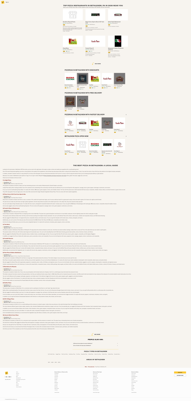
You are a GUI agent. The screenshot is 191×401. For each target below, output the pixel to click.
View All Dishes (133, 392)
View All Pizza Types (96, 392)
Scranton (56, 385)
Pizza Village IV (67, 129)
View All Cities (57, 392)
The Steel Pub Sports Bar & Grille (82, 85)
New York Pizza (95, 373)
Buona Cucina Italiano (69, 84)
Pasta (132, 383)
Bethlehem (56, 382)
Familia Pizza (79, 107)
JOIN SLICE (180, 372)
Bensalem (56, 386)
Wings (132, 389)
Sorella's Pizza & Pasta (81, 151)
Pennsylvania (91, 366)
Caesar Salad (133, 373)
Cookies (132, 379)
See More (98, 63)
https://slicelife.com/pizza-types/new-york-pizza (55, 175)
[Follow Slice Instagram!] (10, 376)
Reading (56, 379)
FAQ (16, 382)
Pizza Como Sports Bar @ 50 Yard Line (107, 152)
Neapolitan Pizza (95, 382)
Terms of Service (18, 386)
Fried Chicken (133, 382)
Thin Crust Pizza (95, 386)
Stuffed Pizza (95, 388)
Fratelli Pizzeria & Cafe (69, 107)
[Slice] (2, 2)
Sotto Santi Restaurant (81, 129)
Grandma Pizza (95, 385)
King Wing (91, 84)
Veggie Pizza (95, 376)
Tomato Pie (95, 383)
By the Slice (95, 379)
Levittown (56, 389)
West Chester (57, 388)
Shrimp (132, 386)
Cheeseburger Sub (134, 376)
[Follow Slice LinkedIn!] (9, 376)
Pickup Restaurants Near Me (20, 379)
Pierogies (132, 385)
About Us (17, 373)
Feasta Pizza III (104, 84)
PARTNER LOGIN (180, 375)
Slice (86, 366)
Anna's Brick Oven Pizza (118, 84)
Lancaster (56, 383)
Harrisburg (56, 376)
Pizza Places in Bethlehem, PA (100, 366)
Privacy (17, 385)
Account (17, 383)
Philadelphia (57, 373)
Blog (17, 376)
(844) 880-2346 (7, 379)
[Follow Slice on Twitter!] (6, 376)
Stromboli (133, 388)
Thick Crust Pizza (96, 389)
